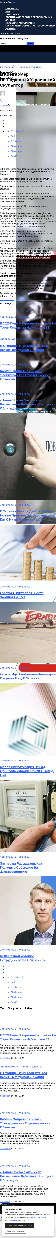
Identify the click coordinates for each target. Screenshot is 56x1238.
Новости (15, 90)
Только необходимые (15, 1231)
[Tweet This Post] (30, 969)
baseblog (5, 105)
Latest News (12, 14)
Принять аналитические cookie (19, 1225)
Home (7, 11)
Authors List (12, 8)
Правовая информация (20, 22)
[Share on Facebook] (30, 966)
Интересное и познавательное (30, 104)
